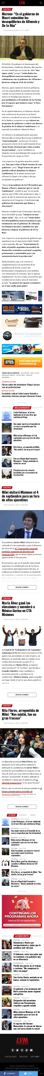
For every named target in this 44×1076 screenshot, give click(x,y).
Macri (29, 375)
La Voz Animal (34, 1056)
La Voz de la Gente (11, 1056)
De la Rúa (35, 373)
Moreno (6, 377)
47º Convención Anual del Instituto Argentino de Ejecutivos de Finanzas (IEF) (20, 551)
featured (21, 375)
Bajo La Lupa (24, 1056)
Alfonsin (25, 373)
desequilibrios (9, 375)
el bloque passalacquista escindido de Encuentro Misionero (22, 791)
